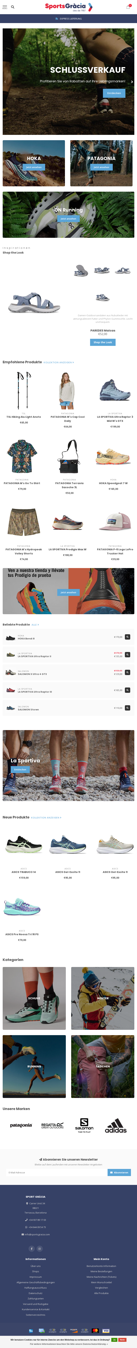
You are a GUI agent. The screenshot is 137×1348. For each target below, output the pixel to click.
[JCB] (84, 1330)
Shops (35, 1271)
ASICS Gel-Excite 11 (67, 872)
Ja (114, 1340)
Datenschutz (35, 1293)
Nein (122, 1340)
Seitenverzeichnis (35, 1314)
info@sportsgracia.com (37, 1234)
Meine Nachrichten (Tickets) (101, 1276)
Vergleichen (101, 1287)
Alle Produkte (101, 1293)
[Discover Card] (73, 1330)
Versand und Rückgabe (35, 1304)
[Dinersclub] (63, 1330)
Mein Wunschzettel (101, 1282)
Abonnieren (120, 1172)
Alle (35, 625)
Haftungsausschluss (35, 1287)
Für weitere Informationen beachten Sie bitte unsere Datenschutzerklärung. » (69, 1344)
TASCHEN (76, 1036)
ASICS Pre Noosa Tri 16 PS (22, 934)
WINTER (75, 968)
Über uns (36, 1266)
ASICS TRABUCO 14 (24, 872)
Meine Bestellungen (101, 1271)
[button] (5, 81)
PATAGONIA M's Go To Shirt (22, 483)
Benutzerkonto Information (101, 1266)
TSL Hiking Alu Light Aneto (23, 417)
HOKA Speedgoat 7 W (113, 483)
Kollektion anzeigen (58, 362)
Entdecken (114, 93)
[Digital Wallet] (52, 1330)
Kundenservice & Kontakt (35, 1309)
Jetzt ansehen (34, 167)
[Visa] (106, 1330)
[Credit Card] (41, 1330)
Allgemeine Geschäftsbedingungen (36, 1282)
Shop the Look (103, 342)
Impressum (36, 1276)
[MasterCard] (95, 1330)
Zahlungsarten (36, 1298)
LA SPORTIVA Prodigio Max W (68, 549)
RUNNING (8, 1036)
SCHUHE (7, 968)
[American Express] (31, 1330)
